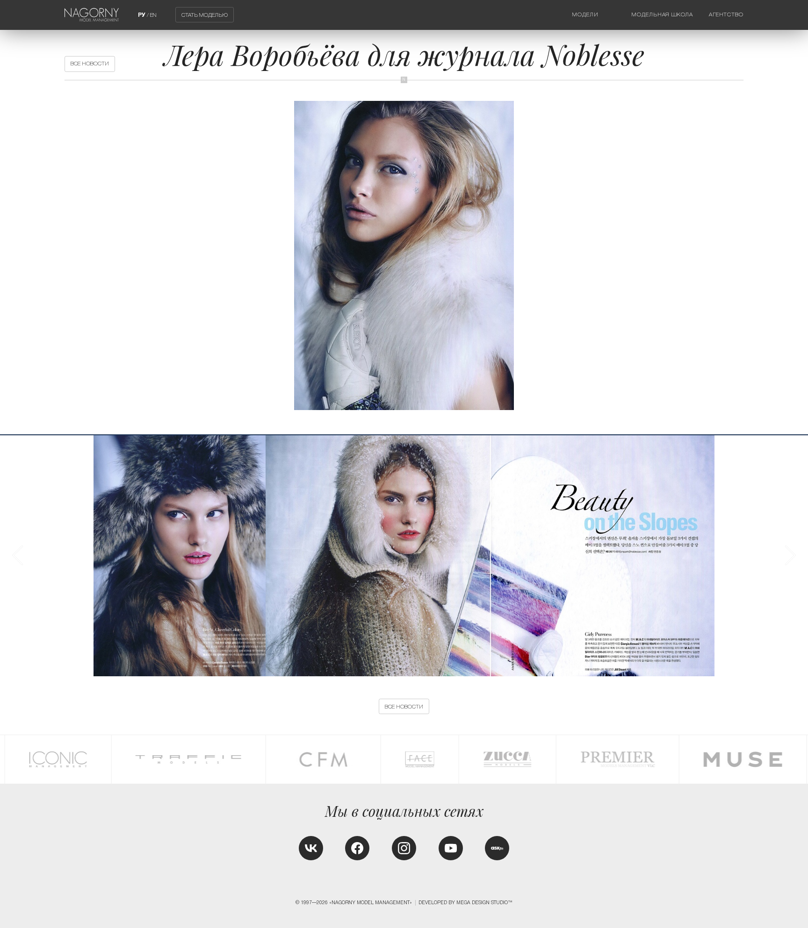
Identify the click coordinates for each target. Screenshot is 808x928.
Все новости (90, 63)
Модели (585, 14)
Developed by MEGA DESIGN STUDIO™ (465, 902)
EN (153, 15)
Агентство (726, 14)
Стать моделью (204, 15)
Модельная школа (662, 14)
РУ (141, 15)
